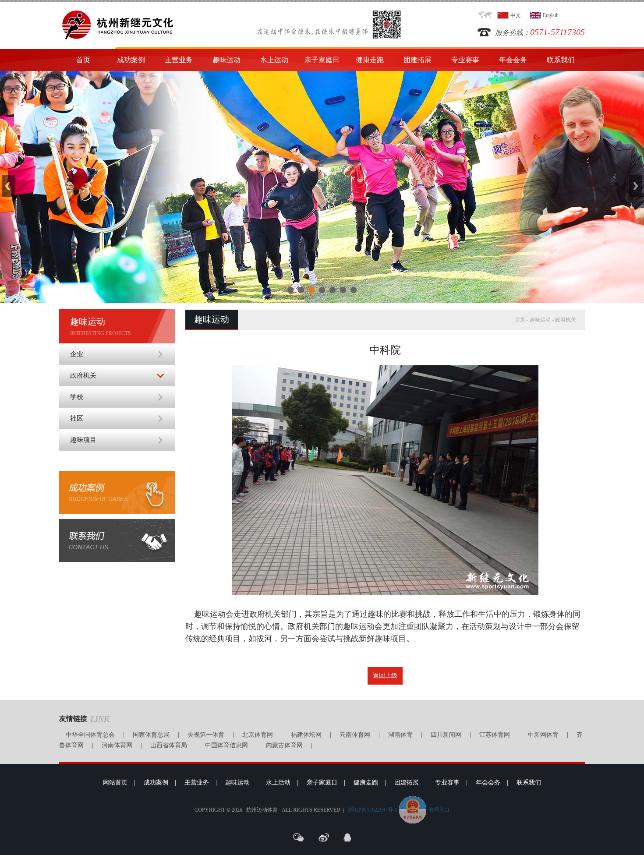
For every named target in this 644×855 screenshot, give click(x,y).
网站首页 (115, 782)
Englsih (551, 15)
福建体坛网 (306, 734)
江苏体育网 (494, 734)
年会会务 (513, 60)
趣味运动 (226, 60)
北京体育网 (257, 734)
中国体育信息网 (226, 745)
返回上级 (385, 675)
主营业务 (179, 60)
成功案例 (131, 60)
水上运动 (274, 60)
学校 (76, 396)
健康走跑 (370, 60)
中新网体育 (543, 734)
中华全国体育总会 (90, 734)
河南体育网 (117, 745)
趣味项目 (83, 439)
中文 (515, 15)
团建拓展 (417, 60)
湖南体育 (400, 734)
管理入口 (438, 810)
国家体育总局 (151, 734)
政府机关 (83, 375)
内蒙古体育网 (284, 745)
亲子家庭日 (322, 60)
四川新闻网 (446, 734)
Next (635, 186)
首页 (83, 60)
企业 (76, 353)
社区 (76, 418)
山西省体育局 (168, 745)
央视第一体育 (206, 734)
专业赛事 (465, 60)
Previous (8, 186)
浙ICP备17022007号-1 (373, 810)
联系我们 (561, 60)
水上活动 (278, 782)
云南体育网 (355, 734)
